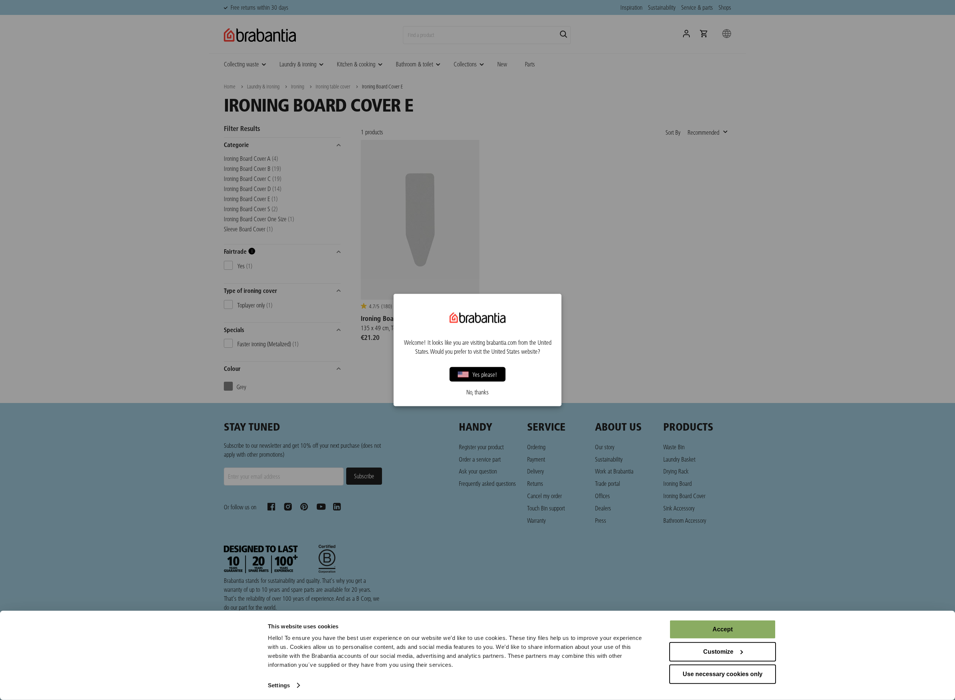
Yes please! (484, 374)
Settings (279, 685)
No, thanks (477, 392)
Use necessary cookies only (723, 674)
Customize (718, 652)
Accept (723, 629)
